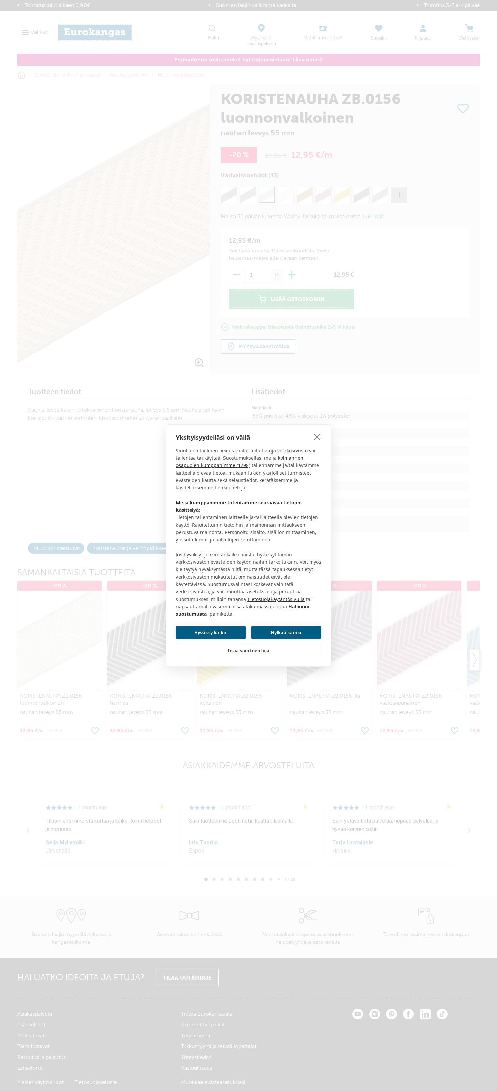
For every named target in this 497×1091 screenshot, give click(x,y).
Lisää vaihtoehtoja (249, 651)
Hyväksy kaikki (211, 633)
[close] (317, 436)
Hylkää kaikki (286, 633)
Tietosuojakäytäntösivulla (276, 599)
